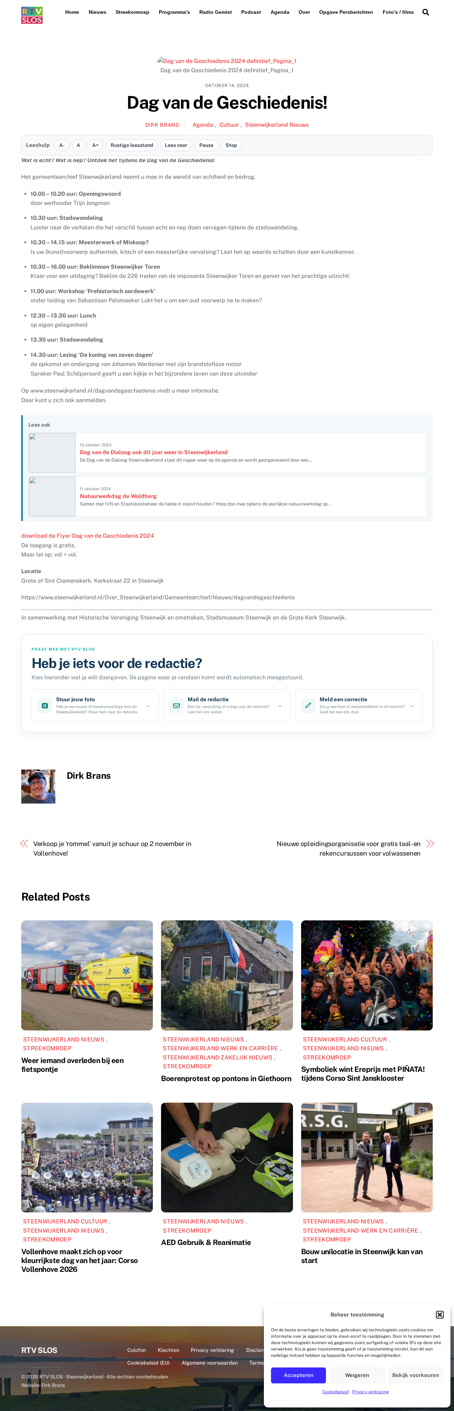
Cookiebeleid (335, 1391)
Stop (231, 145)
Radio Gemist (215, 12)
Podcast (251, 12)
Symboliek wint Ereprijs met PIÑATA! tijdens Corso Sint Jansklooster (363, 1073)
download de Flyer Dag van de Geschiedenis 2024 (87, 535)
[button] (439, 1314)
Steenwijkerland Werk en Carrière (220, 1048)
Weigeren (357, 1375)
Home (72, 12)
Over (304, 12)
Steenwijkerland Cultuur (345, 1039)
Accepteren (299, 1375)
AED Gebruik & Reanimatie (206, 1242)
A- (62, 145)
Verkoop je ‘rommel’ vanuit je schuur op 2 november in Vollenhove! (112, 848)
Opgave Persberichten (346, 12)
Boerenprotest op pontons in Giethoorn (226, 1078)
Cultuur (229, 124)
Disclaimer (258, 1350)
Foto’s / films (398, 12)
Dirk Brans (162, 125)
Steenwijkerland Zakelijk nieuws (217, 1057)
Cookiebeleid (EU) (148, 1363)
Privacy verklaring (370, 1391)
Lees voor (176, 145)
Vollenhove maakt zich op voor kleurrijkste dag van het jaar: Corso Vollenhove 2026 (79, 1260)
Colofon (136, 1350)
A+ (95, 145)
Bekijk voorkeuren (415, 1375)
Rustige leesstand (132, 145)
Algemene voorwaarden (210, 1363)
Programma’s (174, 12)
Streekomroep (132, 12)
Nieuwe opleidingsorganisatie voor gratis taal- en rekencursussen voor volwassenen (349, 848)
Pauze (206, 145)
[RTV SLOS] (32, 20)
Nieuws (97, 12)
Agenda (280, 12)
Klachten (168, 1350)
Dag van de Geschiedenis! (227, 102)
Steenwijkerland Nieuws (277, 124)
